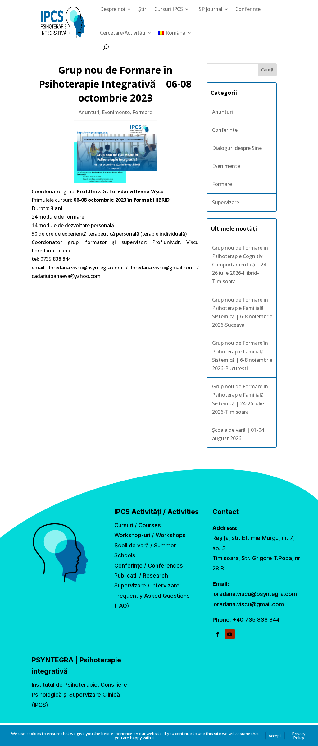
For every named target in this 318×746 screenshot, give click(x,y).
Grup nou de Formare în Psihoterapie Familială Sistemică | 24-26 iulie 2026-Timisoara (240, 399)
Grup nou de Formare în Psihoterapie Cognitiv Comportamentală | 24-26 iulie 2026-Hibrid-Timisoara (240, 264)
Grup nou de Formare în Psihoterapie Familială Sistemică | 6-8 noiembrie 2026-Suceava (242, 312)
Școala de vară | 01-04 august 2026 (238, 434)
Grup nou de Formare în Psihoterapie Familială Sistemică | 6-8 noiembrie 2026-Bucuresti (242, 355)
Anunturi (89, 112)
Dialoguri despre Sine (237, 148)
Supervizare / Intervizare (146, 585)
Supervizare (225, 202)
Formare (142, 112)
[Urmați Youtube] (230, 634)
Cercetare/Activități (122, 32)
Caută (267, 70)
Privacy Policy (299, 735)
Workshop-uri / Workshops (150, 535)
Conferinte (225, 130)
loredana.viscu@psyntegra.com (254, 594)
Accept (275, 736)
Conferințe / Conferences (148, 565)
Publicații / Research (141, 575)
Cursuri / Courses (137, 525)
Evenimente (116, 112)
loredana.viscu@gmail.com (248, 604)
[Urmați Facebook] (217, 634)
